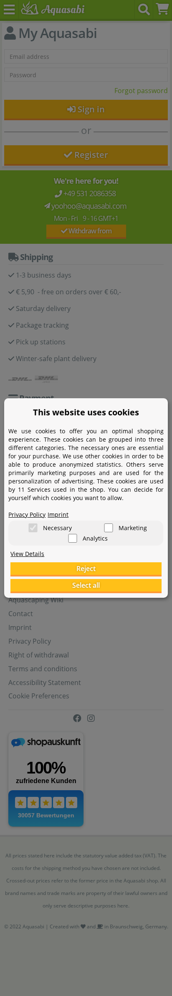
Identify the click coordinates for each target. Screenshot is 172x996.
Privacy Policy (27, 514)
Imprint (58, 514)
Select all (86, 585)
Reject (86, 568)
